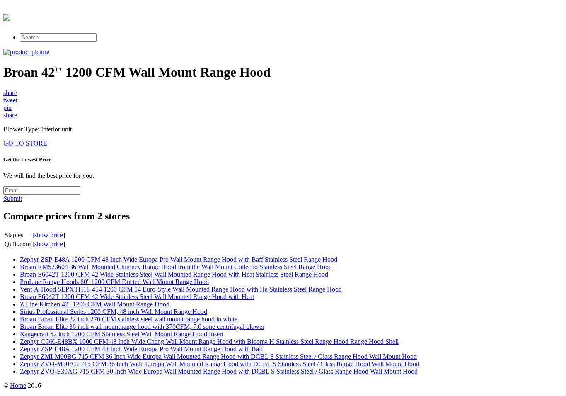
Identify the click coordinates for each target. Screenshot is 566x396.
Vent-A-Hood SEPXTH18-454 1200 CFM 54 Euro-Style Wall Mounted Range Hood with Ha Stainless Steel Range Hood (181, 289)
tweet (10, 100)
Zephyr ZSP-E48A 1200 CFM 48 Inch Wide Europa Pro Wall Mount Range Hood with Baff (141, 348)
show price (48, 234)
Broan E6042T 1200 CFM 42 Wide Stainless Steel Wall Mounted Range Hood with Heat (137, 296)
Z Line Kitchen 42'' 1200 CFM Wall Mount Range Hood (94, 304)
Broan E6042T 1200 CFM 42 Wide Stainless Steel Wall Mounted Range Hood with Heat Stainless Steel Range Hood (174, 274)
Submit (12, 198)
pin (7, 107)
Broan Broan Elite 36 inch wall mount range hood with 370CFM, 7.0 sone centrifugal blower (142, 326)
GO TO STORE (25, 143)
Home (18, 385)
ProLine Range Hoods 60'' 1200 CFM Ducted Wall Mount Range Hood (114, 281)
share (10, 92)
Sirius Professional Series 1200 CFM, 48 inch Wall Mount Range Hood (113, 311)
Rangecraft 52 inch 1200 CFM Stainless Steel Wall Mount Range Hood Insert (121, 334)
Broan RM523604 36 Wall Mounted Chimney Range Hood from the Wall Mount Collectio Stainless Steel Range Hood (176, 266)
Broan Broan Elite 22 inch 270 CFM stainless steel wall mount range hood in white (128, 319)
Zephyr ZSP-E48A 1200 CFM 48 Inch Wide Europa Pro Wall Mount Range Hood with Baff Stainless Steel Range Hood (178, 259)
